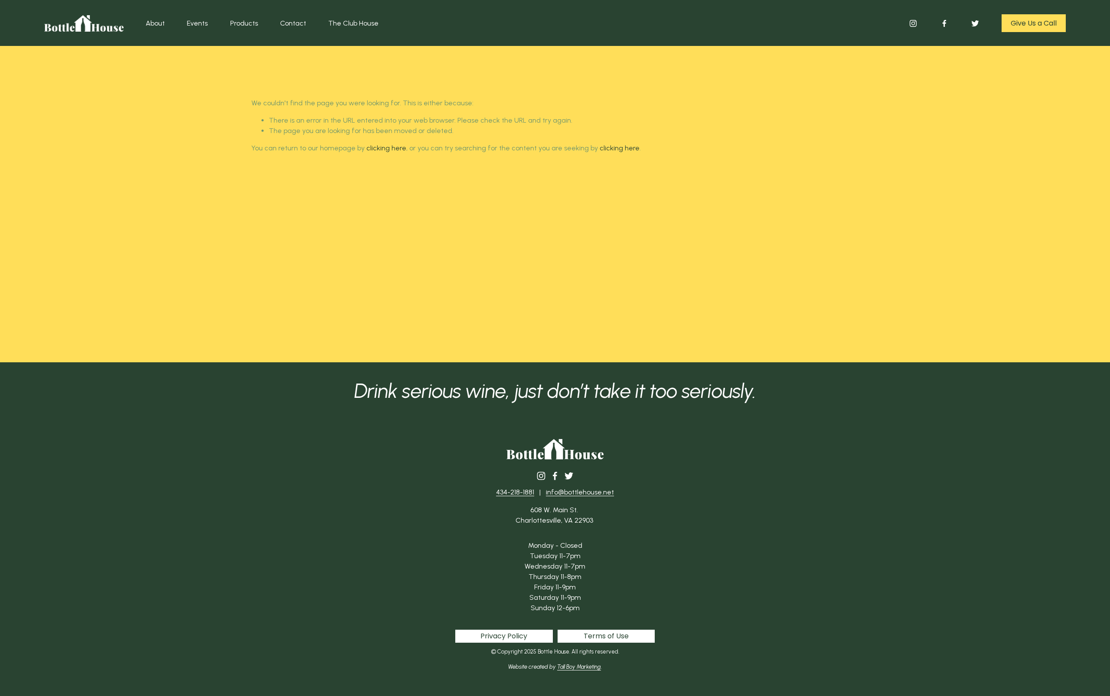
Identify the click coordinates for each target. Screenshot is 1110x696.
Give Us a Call (1034, 23)
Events (197, 23)
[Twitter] (975, 23)
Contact (293, 23)
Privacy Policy (503, 636)
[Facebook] (944, 23)
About (155, 23)
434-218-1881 (515, 492)
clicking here (386, 148)
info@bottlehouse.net (580, 492)
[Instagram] (913, 23)
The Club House (353, 23)
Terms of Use (606, 636)
